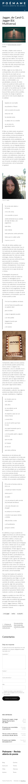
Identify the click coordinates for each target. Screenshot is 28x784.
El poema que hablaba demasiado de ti (9, 740)
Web (3, 684)
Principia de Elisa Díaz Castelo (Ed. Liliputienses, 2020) (19, 625)
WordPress (23, 780)
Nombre (4, 671)
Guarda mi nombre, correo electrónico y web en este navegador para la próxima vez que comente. (14, 693)
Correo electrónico (7, 677)
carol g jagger (6, 613)
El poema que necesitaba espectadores (10, 728)
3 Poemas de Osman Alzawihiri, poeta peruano (7, 626)
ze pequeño (20, 613)
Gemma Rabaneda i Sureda (14, 44)
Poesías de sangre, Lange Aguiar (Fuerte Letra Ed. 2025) (10, 721)
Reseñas (4, 46)
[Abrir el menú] (25, 10)
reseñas (13, 613)
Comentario (5, 654)
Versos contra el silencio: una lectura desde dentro (10, 734)
